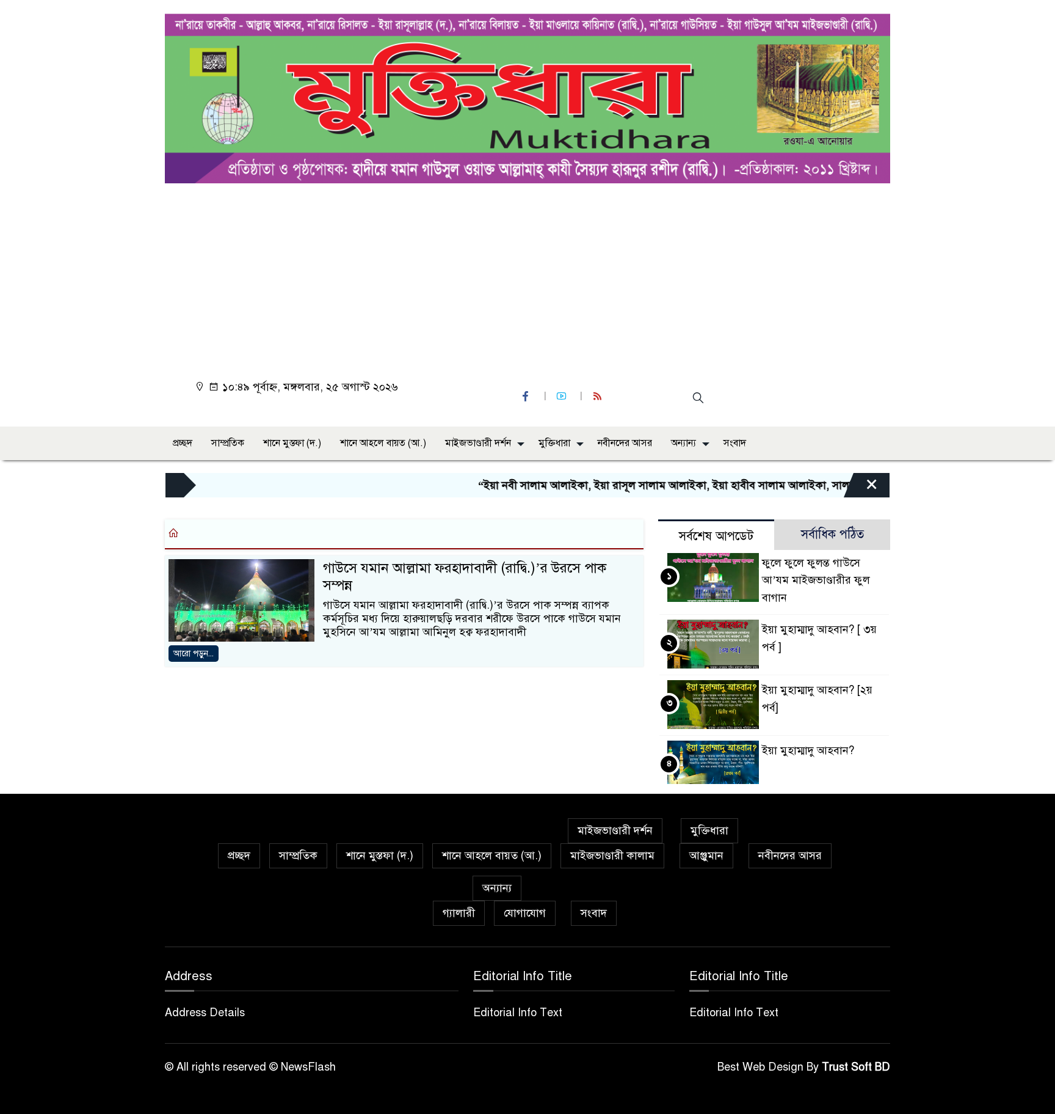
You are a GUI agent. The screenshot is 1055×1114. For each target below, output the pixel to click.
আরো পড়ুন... (193, 653)
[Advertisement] (531, 275)
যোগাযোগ (525, 913)
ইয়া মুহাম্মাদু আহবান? (808, 750)
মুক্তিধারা (554, 443)
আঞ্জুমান (706, 855)
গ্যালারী (459, 913)
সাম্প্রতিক (227, 443)
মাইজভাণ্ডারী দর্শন (478, 443)
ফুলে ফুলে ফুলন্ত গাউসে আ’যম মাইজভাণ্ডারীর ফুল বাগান (816, 580)
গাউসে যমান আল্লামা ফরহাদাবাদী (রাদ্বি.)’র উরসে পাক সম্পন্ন (464, 577)
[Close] (861, 488)
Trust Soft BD (856, 1067)
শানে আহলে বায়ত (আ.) (383, 443)
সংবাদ (734, 443)
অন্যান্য (683, 443)
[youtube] (563, 396)
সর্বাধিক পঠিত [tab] (832, 534)
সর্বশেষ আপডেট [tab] (716, 536)
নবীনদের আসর (625, 443)
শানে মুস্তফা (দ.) (292, 443)
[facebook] (527, 396)
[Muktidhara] (527, 95)
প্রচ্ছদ (182, 443)
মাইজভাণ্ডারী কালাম (612, 855)
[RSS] (599, 396)
